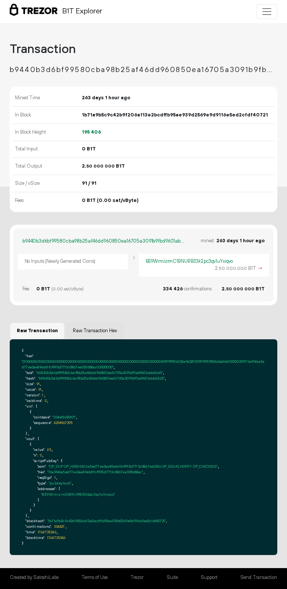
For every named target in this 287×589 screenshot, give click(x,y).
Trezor (137, 577)
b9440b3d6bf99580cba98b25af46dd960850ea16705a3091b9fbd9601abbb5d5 (103, 241)
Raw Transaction (37, 331)
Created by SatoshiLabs (34, 577)
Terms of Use (94, 577)
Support (209, 577)
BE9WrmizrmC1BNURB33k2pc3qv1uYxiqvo (189, 261)
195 (91, 132)
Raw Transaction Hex (95, 331)
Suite (172, 577)
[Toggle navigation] (266, 11)
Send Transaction (258, 577)
